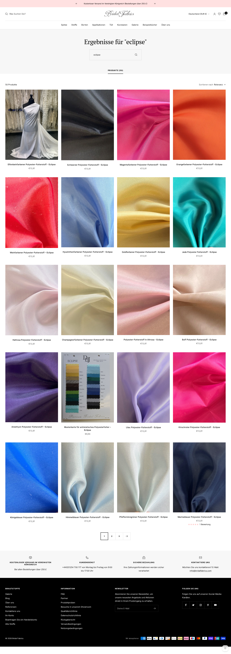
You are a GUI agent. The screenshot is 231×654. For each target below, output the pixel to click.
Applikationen (98, 25)
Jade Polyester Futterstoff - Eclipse (199, 252)
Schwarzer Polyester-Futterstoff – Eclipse (87, 165)
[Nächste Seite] (126, 536)
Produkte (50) (115, 70)
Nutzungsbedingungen (71, 628)
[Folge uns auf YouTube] (215, 605)
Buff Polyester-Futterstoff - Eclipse (199, 339)
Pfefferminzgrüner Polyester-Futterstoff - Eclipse (143, 517)
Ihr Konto (9, 615)
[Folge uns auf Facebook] (186, 605)
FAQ (63, 594)
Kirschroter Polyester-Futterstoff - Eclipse (199, 427)
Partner (64, 598)
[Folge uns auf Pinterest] (208, 605)
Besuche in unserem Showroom (76, 607)
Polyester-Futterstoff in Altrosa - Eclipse (143, 339)
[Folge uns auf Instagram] (200, 605)
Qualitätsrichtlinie (69, 611)
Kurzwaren (122, 25)
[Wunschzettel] (219, 14)
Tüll (111, 25)
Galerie (135, 25)
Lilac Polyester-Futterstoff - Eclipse (143, 427)
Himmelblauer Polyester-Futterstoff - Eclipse (87, 517)
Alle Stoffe (10, 624)
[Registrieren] (154, 608)
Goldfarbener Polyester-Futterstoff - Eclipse (143, 252)
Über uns (165, 25)
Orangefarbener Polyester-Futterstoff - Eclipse (199, 164)
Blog (7, 598)
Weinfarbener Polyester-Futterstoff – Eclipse (32, 252)
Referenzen (10, 607)
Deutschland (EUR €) (198, 14)
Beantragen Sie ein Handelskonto (21, 619)
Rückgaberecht (68, 619)
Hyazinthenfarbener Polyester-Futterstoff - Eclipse (88, 252)
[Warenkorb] (224, 14)
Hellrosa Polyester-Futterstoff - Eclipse (32, 340)
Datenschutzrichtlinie (71, 615)
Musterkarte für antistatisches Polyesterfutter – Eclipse (87, 428)
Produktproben (68, 602)
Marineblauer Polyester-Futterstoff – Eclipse (199, 517)
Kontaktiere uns (12, 611)
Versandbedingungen (71, 624)
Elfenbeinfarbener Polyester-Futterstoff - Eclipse (32, 164)
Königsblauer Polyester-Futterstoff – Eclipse (31, 517)
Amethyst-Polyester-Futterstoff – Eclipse (31, 427)
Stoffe (74, 25)
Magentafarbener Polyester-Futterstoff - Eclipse (143, 164)
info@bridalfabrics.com (200, 570)
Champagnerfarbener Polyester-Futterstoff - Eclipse (87, 340)
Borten (84, 25)
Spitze (64, 25)
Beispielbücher (150, 25)
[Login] (214, 14)
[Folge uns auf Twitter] (193, 605)
